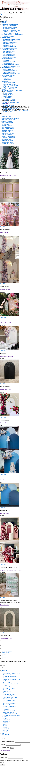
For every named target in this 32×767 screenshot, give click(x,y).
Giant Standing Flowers (7, 133)
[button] (1, 14)
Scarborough (6, 719)
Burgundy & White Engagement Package (11, 570)
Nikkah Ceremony (8, 31)
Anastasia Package (5, 289)
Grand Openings (7, 96)
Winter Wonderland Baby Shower (12, 73)
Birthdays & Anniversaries (8, 48)
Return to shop (5, 103)
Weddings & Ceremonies (8, 34)
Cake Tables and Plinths (9, 61)
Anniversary (6, 57)
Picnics (3, 103)
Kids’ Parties (4, 81)
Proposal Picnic (7, 109)
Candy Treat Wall (4, 605)
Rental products (5, 686)
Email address (4, 757)
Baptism (5, 61)
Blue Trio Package (4, 513)
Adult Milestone (7, 54)
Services (3, 22)
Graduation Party (7, 76)
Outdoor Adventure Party (10, 87)
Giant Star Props (5, 131)
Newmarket (6, 727)
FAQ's (13, 110)
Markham (5, 724)
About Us (4, 670)
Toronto (5, 718)
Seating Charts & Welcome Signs (11, 39)
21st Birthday (6, 52)
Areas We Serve (6, 716)
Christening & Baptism (7, 58)
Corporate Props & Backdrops (11, 102)
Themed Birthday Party (9, 82)
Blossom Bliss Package (6, 422)
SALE (2, 655)
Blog (2, 84)
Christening (6, 60)
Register (2, 765)
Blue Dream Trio (4, 479)
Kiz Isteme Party (7, 28)
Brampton (5, 730)
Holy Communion (7, 63)
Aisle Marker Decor (8, 37)
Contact (3, 654)
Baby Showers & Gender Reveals (11, 30)
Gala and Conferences (9, 99)
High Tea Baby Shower (9, 66)
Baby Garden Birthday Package (8, 322)
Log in (11, 747)
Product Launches (8, 94)
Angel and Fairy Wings (7, 140)
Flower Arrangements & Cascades (12, 40)
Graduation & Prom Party (8, 75)
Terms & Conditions (6, 651)
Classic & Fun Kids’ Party (9, 84)
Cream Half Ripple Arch (6, 638)
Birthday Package (7, 55)
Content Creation (7, 93)
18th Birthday (6, 51)
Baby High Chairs (6, 139)
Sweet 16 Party (7, 49)
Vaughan (5, 722)
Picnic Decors (5, 124)
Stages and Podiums (6, 121)
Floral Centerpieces (8, 43)
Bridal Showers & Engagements (9, 24)
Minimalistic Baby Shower (10, 70)
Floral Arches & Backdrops (10, 42)
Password (3, 744)
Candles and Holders (8, 46)
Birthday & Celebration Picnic (11, 108)
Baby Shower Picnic (8, 106)
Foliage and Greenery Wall (8, 136)
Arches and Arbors (6, 116)
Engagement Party (8, 25)
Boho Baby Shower (8, 69)
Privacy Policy (5, 652)
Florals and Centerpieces (8, 137)
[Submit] (3, 18)
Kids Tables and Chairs (7, 130)
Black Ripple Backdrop (6, 389)
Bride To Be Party (7, 27)
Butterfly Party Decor (7, 134)
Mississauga (6, 728)
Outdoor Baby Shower (9, 72)
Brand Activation (7, 91)
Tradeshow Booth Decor (9, 100)
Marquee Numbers (6, 125)
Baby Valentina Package (6, 356)
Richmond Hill (6, 721)
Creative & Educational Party (10, 85)
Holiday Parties (7, 97)
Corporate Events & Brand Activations (11, 90)
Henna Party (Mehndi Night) (10, 33)
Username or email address (7, 741)
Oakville (5, 731)
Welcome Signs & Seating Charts (10, 118)
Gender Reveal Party (8, 67)
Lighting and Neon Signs (7, 127)
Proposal (5, 30)
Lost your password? (5, 750)
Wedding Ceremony (8, 36)
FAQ (2, 658)
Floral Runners (7, 45)
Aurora (5, 725)
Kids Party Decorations (7, 128)
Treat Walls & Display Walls (8, 119)
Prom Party (6, 78)
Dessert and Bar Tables (7, 143)
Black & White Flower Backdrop (8, 175)
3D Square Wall (4, 232)
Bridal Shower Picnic (8, 105)
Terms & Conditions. (22, 110)
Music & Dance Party (8, 88)
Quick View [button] (3, 170)
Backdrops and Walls (7, 142)
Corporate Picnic (7, 111)
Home (1, 12)
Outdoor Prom (7, 79)
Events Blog (4, 657)
